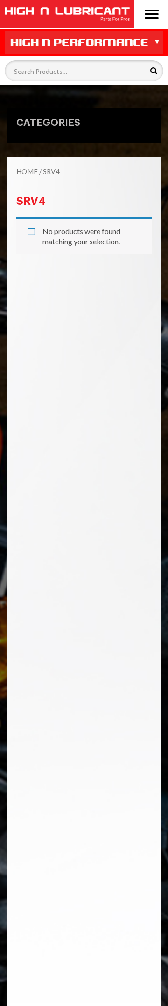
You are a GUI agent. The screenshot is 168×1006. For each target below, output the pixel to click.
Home (27, 171)
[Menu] (151, 13)
